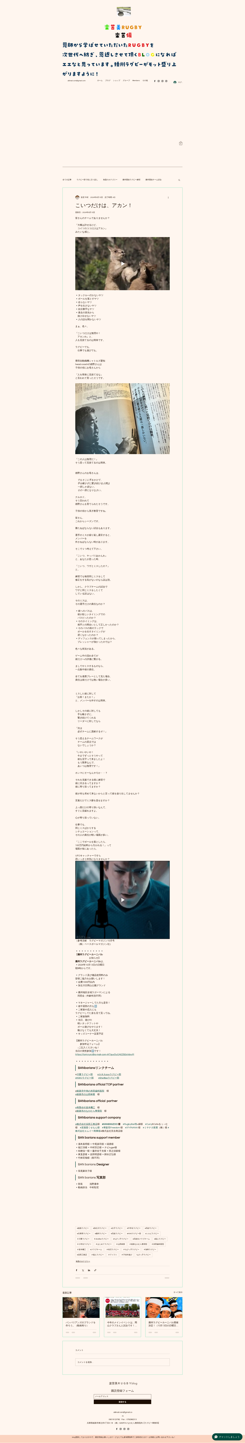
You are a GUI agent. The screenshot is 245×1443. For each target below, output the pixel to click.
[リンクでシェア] (95, 1177)
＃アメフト (112, 1162)
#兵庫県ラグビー (83, 1141)
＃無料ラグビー (150, 1157)
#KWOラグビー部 (134, 1141)
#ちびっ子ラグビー (120, 1146)
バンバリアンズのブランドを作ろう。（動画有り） (81, 1231)
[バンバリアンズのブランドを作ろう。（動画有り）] (81, 1214)
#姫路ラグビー (83, 1135)
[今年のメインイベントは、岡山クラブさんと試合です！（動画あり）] (122, 1214)
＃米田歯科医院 (157, 1151)
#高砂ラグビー (151, 1135)
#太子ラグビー (117, 1135)
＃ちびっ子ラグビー (131, 1157)
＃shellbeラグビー (101, 1146)
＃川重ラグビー (83, 1146)
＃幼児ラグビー (112, 1157)
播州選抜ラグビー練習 (131, 180)
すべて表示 (178, 1199)
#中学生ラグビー (133, 1135)
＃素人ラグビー (97, 1162)
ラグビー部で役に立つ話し (87, 180)
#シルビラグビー (152, 1141)
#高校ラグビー (117, 1141)
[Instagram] (158, 81)
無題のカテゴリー (110, 180)
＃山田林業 (120, 1151)
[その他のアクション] (168, 197)
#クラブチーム (96, 1157)
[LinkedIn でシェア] (89, 1177)
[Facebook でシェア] (76, 1177)
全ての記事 (67, 180)
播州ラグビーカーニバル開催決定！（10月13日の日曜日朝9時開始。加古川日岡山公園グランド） (163, 1231)
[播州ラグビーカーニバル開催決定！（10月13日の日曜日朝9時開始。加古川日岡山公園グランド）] (163, 1214)
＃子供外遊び (126, 1162)
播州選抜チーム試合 (153, 180)
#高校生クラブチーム (141, 1146)
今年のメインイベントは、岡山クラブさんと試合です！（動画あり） (122, 1231)
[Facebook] (155, 81)
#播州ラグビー (101, 1141)
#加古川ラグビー (100, 1135)
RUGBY (131, 27)
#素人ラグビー (160, 1146)
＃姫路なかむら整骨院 (138, 1151)
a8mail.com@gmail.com (76, 81)
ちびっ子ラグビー (143, 1162)
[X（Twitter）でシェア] (83, 1177)
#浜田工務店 (82, 1162)
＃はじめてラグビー (104, 1151)
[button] (180, 143)
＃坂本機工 (81, 1157)
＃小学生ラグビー (84, 1151)
